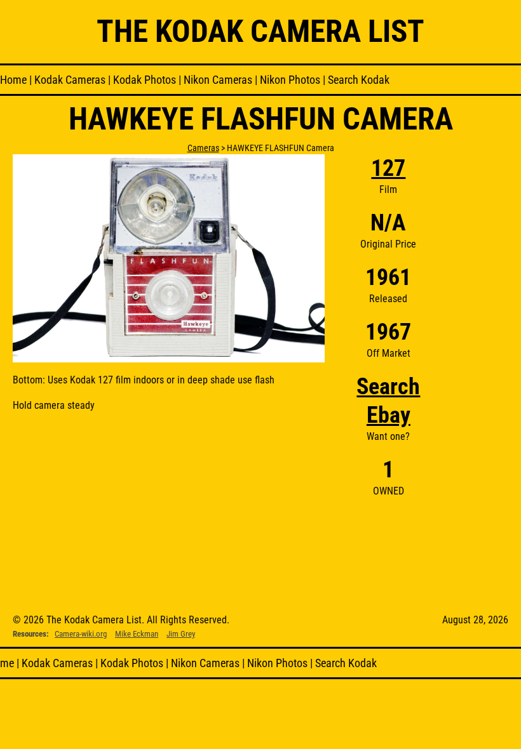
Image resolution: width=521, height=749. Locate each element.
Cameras (203, 148)
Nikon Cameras (218, 79)
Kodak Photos (144, 79)
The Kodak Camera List (260, 31)
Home (13, 79)
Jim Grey (180, 634)
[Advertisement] (466, 344)
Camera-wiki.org (81, 634)
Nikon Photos (290, 79)
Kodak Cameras (69, 79)
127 (388, 168)
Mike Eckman (136, 634)
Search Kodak (358, 79)
